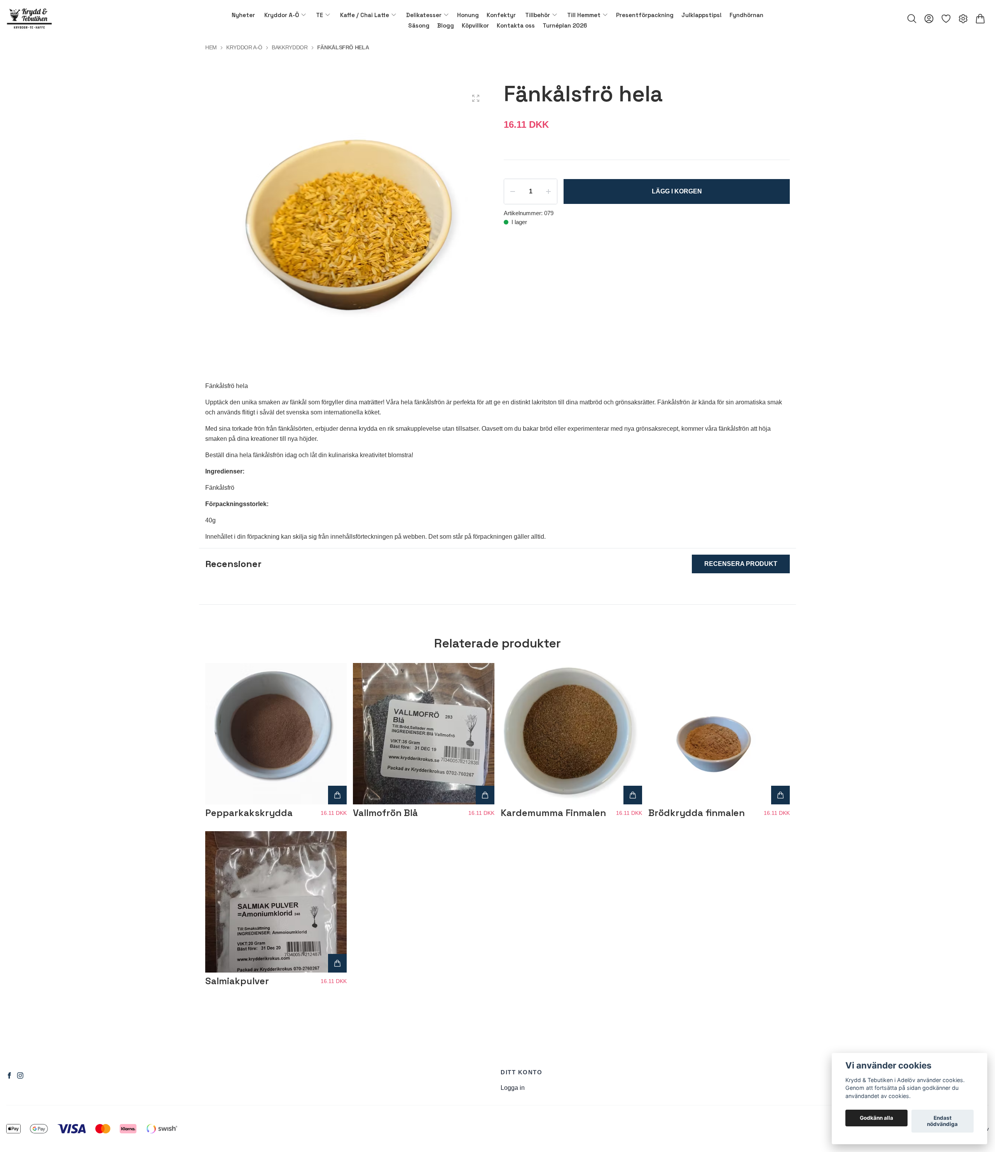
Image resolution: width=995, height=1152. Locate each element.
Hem (211, 47)
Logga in (513, 1087)
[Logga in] (928, 18)
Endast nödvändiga (942, 1121)
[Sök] (911, 18)
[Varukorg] (980, 18)
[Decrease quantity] (512, 191)
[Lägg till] (337, 795)
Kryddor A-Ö (244, 47)
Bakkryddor (290, 47)
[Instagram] (20, 1075)
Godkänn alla (876, 1118)
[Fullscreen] (475, 98)
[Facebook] (9, 1075)
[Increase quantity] (548, 191)
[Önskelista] (946, 18)
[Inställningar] (963, 18)
